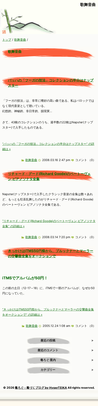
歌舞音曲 (20, 39)
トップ (6, 39)
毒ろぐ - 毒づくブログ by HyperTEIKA (41, 387)
